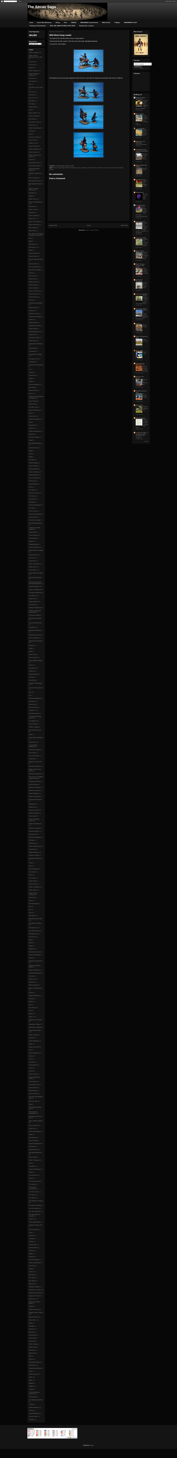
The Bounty (32, 1184)
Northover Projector (34, 828)
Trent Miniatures (33, 1229)
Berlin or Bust (33, 209)
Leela (30, 734)
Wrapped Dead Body (35, 1368)
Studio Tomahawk (34, 1160)
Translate (140, 68)
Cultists (31, 372)
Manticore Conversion (35, 761)
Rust (30, 1010)
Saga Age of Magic (34, 1024)
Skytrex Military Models (35, 1121)
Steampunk (32, 1146)
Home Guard (33, 657)
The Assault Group (34, 1181)
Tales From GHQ (141, 238)
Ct (29, 369)
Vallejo (31, 1253)
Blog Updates (33, 227)
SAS (30, 1050)
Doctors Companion (35, 419)
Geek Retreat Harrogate (36, 550)
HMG (30, 651)
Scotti (30, 1068)
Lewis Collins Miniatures (36, 737)
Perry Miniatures (34, 869)
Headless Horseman (35, 635)
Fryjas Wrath (32, 532)
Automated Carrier (34, 162)
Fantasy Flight (33, 466)
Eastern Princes (33, 447)
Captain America (34, 294)
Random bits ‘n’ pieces (86, 25)
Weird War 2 (32, 1320)
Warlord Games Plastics (36, 1312)
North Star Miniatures (35, 823)
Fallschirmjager (33, 463)
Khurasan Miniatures (35, 698)
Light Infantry (33, 742)
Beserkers (32, 212)
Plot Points (32, 897)
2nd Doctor (32, 81)
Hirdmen (31, 645)
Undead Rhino (33, 1247)
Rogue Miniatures (34, 995)
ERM (30, 457)
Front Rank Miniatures (35, 523)
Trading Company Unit (35, 1225)
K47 (30, 692)
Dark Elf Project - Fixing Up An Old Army (145, 255)
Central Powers (33, 297)
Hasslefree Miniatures (35, 630)
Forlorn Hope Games (35, 514)
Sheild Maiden (33, 1090)
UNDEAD (73, 22)
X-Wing (31, 1389)
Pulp (89, 167)
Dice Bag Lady (33, 407)
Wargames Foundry (34, 1289)
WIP (30, 1356)
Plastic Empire (33, 884)
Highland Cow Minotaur (36, 641)
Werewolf (31, 1332)
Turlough (31, 1238)
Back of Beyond (33, 178)
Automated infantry (34, 165)
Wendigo (31, 1326)
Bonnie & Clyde (33, 253)
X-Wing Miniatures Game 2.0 (34, 1393)
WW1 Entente (106, 22)
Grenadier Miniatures (35, 592)
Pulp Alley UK (114, 167)
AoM (30, 134)
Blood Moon (32, 230)
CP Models (32, 362)
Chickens (31, 310)
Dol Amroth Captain (145, 395)
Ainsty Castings (33, 116)
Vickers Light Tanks (34, 1262)
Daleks (31, 381)
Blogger (92, 1445)
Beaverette (32, 206)
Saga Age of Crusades (35, 1019)
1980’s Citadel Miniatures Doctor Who (35, 56)
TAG (30, 1163)
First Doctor (32, 499)
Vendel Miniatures (34, 1259)
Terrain (31, 1178)
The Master (32, 1198)
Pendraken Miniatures (35, 858)
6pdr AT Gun (32, 98)
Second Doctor (33, 1087)
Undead (31, 1241)
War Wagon (32, 1280)
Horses (31, 665)
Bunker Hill (139, 405)
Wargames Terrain (34, 1296)
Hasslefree (32, 627)
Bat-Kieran (32, 193)
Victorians (32, 1265)
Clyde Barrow (33, 340)
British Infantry (33, 282)
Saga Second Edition (35, 1030)
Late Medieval (33, 721)
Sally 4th (31, 1038)
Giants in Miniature (34, 564)
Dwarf (30, 440)
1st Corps (32, 61)
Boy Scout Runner (34, 267)
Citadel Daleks (33, 322)
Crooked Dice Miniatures (36, 365)
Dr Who (31, 428)
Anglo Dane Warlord (35, 128)
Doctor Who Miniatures (44, 22)
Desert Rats (32, 404)
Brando (31, 273)
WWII (30, 1380)
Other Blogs (32, 849)
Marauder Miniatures (35, 766)
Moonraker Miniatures (35, 799)
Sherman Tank (33, 1101)
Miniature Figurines (34, 790)
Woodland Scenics (34, 1362)
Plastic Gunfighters (82, 167)
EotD (30, 454)
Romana (31, 998)
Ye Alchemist (32, 1397)
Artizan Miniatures (34, 149)
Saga (30, 1013)
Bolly (30, 241)
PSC (30, 906)
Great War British (34, 586)
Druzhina (31, 434)
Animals (31, 131)
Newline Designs (34, 813)
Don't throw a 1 (140, 221)
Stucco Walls (32, 1157)
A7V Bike (31, 104)
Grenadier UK (33, 595)
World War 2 (32, 1365)
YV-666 (31, 1404)
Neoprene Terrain (34, 810)
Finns (30, 487)
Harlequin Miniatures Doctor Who (35, 611)
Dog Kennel (32, 425)
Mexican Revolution (34, 787)
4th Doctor (32, 92)
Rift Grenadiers (33, 985)
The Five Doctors (34, 1191)
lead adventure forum (35, 730)
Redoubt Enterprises (35, 973)
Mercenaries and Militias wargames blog (36, 777)
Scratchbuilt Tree (34, 1084)
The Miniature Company (36, 1200)
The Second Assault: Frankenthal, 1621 (145, 368)
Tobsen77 (32, 1219)
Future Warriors (33, 535)
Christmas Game (34, 313)
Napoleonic (32, 804)
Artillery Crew (33, 143)
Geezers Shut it (33, 555)
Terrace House (33, 1175)
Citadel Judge (33, 328)
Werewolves (32, 1335)
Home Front (32, 654)
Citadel (31, 319)
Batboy (31, 196)
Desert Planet (33, 401)
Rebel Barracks (140, 418)
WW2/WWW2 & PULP (130, 22)
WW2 (30, 1377)
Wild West (32, 1350)
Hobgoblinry (140, 192)
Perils (30, 863)
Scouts (31, 1071)
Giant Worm (32, 561)
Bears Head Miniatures (35, 202)
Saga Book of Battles (35, 1027)
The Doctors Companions (32, 1187)
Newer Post (53, 225)
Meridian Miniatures (34, 781)
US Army (31, 1250)
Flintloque (32, 502)
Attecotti (31, 159)
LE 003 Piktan (33, 724)
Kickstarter (32, 701)
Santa (30, 1044)
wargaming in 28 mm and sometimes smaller (142, 151)
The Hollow (32, 1195)
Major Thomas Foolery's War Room (140, 265)
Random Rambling (34, 955)
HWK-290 (32, 671)
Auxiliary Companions (35, 173)
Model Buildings (33, 793)
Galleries (31, 541)
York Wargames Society (36, 1400)
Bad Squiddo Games (35, 180)
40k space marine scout (36, 87)
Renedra (31, 976)
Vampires (31, 1256)
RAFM (31, 942)
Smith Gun (32, 1128)
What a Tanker (33, 1344)
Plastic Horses (33, 890)
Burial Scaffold (33, 288)
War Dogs (32, 1274)
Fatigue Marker (33, 475)
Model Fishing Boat (34, 796)
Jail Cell (31, 677)
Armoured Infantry (34, 137)
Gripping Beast (33, 601)
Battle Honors (33, 199)
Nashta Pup (32, 807)
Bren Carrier (32, 276)
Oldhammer (32, 843)
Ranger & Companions (35, 961)
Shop (30, 1104)
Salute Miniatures (34, 1041)
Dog (30, 422)
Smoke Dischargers (34, 1131)
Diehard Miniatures (34, 410)
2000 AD (31, 67)
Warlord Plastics (33, 1317)
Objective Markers (34, 831)
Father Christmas (34, 472)
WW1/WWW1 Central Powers (89, 22)
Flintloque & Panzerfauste (38, 25)
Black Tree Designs (34, 221)
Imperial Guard (33, 674)
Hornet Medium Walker (35, 660)
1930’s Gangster (34, 52)
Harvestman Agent (34, 615)
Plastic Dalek (32, 881)
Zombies (31, 1419)
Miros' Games (140, 251)
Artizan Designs (33, 146)
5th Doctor (32, 95)
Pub (30, 909)
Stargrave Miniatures (35, 1143)
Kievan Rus (32, 704)
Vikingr (57, 22)
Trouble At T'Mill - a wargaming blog (142, 433)
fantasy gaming (33, 469)
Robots (31, 992)
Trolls (30, 1232)
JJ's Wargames (140, 205)
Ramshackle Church (35, 952)
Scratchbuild (32, 1081)
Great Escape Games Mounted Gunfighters (65, 167)
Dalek (30, 378)
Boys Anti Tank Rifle (34, 270)
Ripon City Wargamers (35, 988)
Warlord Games (33, 1309)
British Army (32, 279)
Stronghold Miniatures (35, 1152)
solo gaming (32, 1137)
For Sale (31, 508)
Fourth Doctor (33, 517)
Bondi (30, 250)
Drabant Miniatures (34, 431)
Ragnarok (32, 949)
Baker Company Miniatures (33, 189)
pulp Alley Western (34, 930)
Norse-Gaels (32, 816)
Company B (32, 351)
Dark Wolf (32, 387)
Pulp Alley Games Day (103, 167)
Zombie (31, 1410)
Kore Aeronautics (34, 713)
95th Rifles (32, 101)
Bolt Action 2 (32, 247)
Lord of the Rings (34, 755)
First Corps (32, 496)
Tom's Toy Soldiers (142, 294)
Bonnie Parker (33, 256)
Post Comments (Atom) (92, 230)
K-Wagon (117, 22)
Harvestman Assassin (35, 618)
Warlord (31, 1306)
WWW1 (31, 1383)
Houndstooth (32, 668)
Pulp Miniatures (33, 933)
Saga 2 (31, 1016)
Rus (30, 1004)
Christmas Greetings (35, 316)
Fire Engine (32, 490)
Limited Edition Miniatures (33, 745)
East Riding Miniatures (35, 443)
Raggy (31, 946)
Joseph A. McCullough (35, 683)
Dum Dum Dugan (34, 437)
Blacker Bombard (34, 224)
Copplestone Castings (35, 354)
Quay (30, 939)
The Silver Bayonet (34, 1211)
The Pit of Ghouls (34, 1208)
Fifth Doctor (32, 481)
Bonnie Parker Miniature (36, 259)
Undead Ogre (33, 1244)
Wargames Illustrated (35, 1293)
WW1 (30, 1371)
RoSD (30, 1001)
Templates (32, 1166)
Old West (31, 840)
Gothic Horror (33, 567)
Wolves (31, 1359)
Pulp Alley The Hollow (35, 923)
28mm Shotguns (34, 70)
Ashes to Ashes (33, 152)
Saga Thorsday (33, 1035)
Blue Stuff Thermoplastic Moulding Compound (36, 234)
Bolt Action (32, 244)
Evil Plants (32, 459)
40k (30, 84)
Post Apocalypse (34, 903)
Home (31, 22)
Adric (30, 110)
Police (30, 900)
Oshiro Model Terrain (35, 846)
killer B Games (33, 707)
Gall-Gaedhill (33, 538)
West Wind (32, 1338)
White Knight (32, 1347)
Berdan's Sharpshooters (145, 408)
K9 (30, 695)
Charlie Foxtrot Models (35, 303)
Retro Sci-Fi (32, 979)
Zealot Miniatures (34, 1407)
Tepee (31, 1172)
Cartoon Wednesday (141, 144)
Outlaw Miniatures (34, 852)
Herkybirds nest (141, 179)
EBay (30, 450)
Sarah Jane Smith (34, 1047)
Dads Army (32, 375)
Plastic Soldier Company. (33, 893)
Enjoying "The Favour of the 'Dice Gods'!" (145, 242)
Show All (146, 441)
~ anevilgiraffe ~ (141, 128)
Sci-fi (30, 1059)
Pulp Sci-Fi (32, 937)
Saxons (31, 1056)
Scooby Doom (33, 1065)
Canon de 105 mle (34, 291)
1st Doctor (32, 64)
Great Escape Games (35, 577)
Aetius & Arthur (33, 113)
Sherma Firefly (33, 1093)
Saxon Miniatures (34, 1053)
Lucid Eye (32, 758)
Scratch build (33, 1074)
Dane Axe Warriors (34, 384)
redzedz (138, 323)
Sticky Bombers (33, 1149)
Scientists (31, 1062)
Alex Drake (32, 119)
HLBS (30, 648)
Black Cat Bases (33, 215)
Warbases (32, 1284)
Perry (30, 866)
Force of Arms (33, 511)
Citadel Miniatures (34, 331)
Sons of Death (33, 1140)
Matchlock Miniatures (35, 774)
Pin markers (32, 878)
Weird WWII (139, 350)
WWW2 (31, 1386)
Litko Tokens (32, 752)
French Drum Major (34, 520)
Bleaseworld (139, 114)
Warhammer (32, 1299)
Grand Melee (33, 570)
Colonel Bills (32, 348)
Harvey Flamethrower (35, 623)
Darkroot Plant (33, 390)
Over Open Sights (141, 309)
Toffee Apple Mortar (34, 1222)
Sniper (31, 1134)
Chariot (31, 300)
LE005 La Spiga (33, 727)
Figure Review (33, 484)
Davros (31, 393)
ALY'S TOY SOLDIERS (139, 280)
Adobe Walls (32, 107)
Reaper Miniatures (34, 970)
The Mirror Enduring (35, 1205)
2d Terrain (32, 78)
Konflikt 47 (32, 710)
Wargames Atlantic (34, 1286)
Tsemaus (31, 1235)
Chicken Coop (33, 307)
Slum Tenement (33, 1125)
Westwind (32, 1341)
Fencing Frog (140, 363)
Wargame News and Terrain (140, 98)
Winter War (32, 1353)
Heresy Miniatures (34, 638)
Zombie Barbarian (34, 1413)
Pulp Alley (94, 167)
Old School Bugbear (35, 837)
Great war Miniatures (35, 589)
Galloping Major (33, 544)
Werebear (32, 1329)
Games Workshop (34, 547)
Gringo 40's (32, 598)
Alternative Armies (34, 122)
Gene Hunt (32, 558)
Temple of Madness (34, 1169)
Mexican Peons (33, 784)
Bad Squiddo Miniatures (36, 184)
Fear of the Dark (34, 478)
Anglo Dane (32, 125)
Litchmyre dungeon (34, 749)
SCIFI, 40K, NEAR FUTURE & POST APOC (62, 25)
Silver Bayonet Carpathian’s (33, 1112)
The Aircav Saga (41, 7)
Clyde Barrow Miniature (36, 343)
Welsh (31, 1323)
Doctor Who (32, 416)
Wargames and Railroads (140, 142)
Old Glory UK (33, 834)
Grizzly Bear (32, 604)
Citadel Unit (32, 334)
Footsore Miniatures (35, 505)
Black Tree (32, 218)
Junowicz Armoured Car (36, 687)
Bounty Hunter (33, 264)
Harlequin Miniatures (35, 607)
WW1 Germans (33, 1374)
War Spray (32, 1277)
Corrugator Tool (33, 359)
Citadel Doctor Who (34, 325)
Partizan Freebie (34, 855)
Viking (30, 1268)
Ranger (31, 958)
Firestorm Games (34, 493)
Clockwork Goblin (34, 337)
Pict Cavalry (32, 872)
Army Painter (33, 140)
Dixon (30, 413)
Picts (65, 22)
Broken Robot (33, 285)
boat (30, 238)
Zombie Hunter (33, 1416)
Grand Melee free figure (36, 573)
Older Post (124, 225)
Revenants (32, 982)
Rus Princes (32, 1007)
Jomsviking (32, 680)
